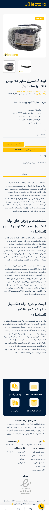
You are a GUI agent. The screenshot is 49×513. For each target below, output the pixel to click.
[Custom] (30, 508)
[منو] (5, 4)
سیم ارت (22, 455)
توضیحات (24, 174)
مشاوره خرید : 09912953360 (25, 149)
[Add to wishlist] (45, 156)
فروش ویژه (25, 163)
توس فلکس (41, 134)
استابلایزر (21, 462)
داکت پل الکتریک (39, 463)
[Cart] (18, 508)
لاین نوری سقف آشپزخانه (16, 451)
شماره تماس (12, 441)
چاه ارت (22, 459)
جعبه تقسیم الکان (38, 455)
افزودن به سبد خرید (13, 144)
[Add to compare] (40, 156)
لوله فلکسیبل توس (36, 163)
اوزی (12, 504)
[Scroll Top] (6, 508)
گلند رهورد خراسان (38, 470)
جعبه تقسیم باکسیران (37, 459)
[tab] (24, 174)
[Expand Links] (41, 506)
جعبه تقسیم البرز (38, 452)
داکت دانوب (40, 466)
